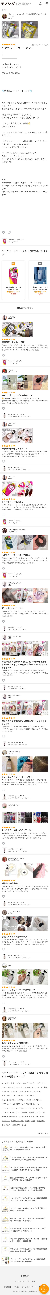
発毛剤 (33, 1121)
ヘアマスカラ (34, 1117)
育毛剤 (27, 1121)
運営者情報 (7, 1287)
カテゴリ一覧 (19, 1281)
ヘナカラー (6, 1121)
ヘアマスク (41, 1083)
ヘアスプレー (37, 1100)
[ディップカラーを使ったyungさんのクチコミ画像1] (10, 29)
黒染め (42, 1117)
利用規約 (16, 1287)
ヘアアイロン (6, 1096)
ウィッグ (28, 1108)
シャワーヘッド (30, 1096)
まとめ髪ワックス (18, 1104)
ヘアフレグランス (17, 1108)
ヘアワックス (6, 1104)
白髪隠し (32, 1112)
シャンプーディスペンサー (25, 1087)
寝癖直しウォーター (33, 1104)
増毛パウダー (6, 1125)
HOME (25, 1276)
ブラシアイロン (18, 1096)
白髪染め (25, 1112)
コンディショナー (29, 1083)
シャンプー (6, 1083)
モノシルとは (30, 1281)
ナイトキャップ (25, 1091)
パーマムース (6, 1112)
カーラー (5, 1117)
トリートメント (16, 1083)
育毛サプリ (41, 1121)
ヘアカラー (16, 1112)
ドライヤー (36, 1091)
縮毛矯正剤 (13, 1117)
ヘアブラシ (21, 1100)
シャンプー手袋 (41, 1087)
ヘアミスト (6, 1108)
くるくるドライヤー (9, 1100)
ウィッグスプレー (38, 1108)
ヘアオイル (15, 1091)
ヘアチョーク (23, 1117)
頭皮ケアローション (19, 1125)
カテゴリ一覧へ (42, 1133)
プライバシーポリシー (29, 1287)
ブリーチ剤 (41, 1112)
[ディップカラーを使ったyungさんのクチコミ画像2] (29, 29)
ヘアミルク (6, 1091)
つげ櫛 (28, 1100)
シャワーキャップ (8, 1087)
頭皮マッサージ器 (17, 1121)
